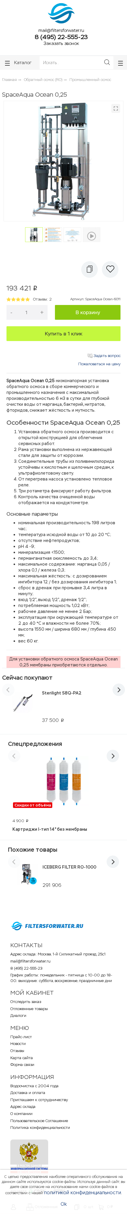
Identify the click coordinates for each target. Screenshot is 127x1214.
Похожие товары (32, 849)
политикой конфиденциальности (82, 1192)
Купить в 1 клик (63, 333)
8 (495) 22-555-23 (61, 37)
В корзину (88, 312)
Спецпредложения (35, 744)
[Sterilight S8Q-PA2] (22, 706)
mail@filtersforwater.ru (61, 30)
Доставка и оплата (27, 1092)
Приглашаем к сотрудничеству (39, 1099)
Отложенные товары (29, 1008)
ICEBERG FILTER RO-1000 (69, 867)
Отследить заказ (25, 1001)
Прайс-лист (21, 1036)
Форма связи (22, 1064)
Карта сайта (21, 1057)
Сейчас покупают (27, 677)
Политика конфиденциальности (40, 1127)
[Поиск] (107, 62)
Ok (64, 1204)
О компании (21, 1113)
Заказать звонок (61, 43)
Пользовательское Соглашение (39, 1120)
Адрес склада (22, 1106)
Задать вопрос (106, 355)
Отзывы (17, 1050)
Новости (18, 1043)
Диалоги (18, 1015)
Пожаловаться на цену (99, 363)
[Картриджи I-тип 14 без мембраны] (63, 782)
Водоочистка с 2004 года (34, 1085)
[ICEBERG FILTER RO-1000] (27, 874)
